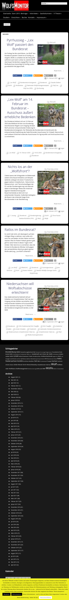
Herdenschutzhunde (47, 356)
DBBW (18, 352)
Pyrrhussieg (40, 88)
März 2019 (14, 429)
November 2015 (15, 545)
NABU (59, 358)
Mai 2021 (13, 380)
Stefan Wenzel (18, 365)
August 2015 (14, 553)
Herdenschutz (37, 356)
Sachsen (54, 361)
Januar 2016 (14, 539)
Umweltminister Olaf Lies (46, 332)
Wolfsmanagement (22, 368)
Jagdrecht (55, 356)
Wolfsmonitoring (32, 368)
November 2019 (15, 406)
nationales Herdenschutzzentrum (50, 329)
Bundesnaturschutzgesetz (28, 83)
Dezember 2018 (15, 438)
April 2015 (14, 565)
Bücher (24, 17)
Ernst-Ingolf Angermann (46, 352)
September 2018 (16, 446)
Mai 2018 (13, 458)
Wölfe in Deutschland (58, 368)
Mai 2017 (13, 493)
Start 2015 (16, 13)
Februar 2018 (15, 467)
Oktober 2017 (15, 478)
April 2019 (14, 426)
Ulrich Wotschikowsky (30, 365)
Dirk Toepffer (47, 326)
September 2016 (16, 516)
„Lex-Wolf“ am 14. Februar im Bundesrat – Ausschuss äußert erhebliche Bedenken (20, 108)
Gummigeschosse (47, 268)
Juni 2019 (13, 420)
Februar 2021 (15, 386)
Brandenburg (10, 352)
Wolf (39, 218)
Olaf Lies (55, 85)
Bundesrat (43, 83)
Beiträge (24, 13)
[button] (17, 75)
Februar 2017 (15, 501)
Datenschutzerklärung (45, 597)
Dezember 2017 (15, 472)
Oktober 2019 (15, 409)
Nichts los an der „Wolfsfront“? (20, 169)
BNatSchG (24, 268)
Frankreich (32, 329)
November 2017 (15, 475)
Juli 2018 (13, 452)
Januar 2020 (14, 400)
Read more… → (59, 71)
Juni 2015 (13, 559)
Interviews (34, 13)
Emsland (38, 352)
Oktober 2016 (15, 513)
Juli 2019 (13, 417)
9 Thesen (57, 13)
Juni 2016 (13, 524)
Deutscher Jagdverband (26, 352)
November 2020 (15, 389)
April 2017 (14, 495)
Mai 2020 (13, 391)
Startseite (7, 13)
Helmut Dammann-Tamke (26, 356)
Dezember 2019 (15, 403)
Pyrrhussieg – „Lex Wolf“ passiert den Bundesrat (20, 44)
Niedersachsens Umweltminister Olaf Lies (22, 332)
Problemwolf (43, 361)
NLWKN (20, 361)
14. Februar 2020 (24, 153)
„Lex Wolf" (13, 83)
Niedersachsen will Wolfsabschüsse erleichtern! (20, 288)
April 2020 (14, 394)
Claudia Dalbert (56, 83)
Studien (6, 17)
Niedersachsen (11, 361)
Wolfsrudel (39, 368)
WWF (44, 368)
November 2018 (15, 441)
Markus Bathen (26, 358)
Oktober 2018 (15, 443)
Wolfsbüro (12, 368)
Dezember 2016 (15, 507)
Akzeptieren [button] (6, 594)
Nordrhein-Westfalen (28, 361)
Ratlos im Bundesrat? (20, 229)
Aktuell (53, 42)
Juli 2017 (13, 487)
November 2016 (15, 510)
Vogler (62, 78)
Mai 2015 (13, 562)
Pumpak (49, 361)
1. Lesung (13, 216)
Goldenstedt (56, 354)
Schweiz (11, 365)
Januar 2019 (14, 435)
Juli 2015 (13, 556)
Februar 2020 (15, 397)
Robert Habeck (27, 270)
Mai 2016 (13, 527)
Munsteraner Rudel (52, 358)
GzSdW (16, 356)
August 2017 (14, 484)
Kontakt (31, 17)
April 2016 (14, 530)
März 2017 (14, 498)
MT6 (46, 359)
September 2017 (16, 481)
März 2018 (14, 464)
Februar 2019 (15, 432)
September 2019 (16, 412)
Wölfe (46, 218)
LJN (22, 359)
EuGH (10, 85)
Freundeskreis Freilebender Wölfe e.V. (22, 354)
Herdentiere (19, 85)
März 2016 (14, 533)
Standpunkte (52, 169)
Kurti (17, 270)
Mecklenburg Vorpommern (37, 358)
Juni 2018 (13, 455)
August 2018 (14, 449)
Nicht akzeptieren (16, 594)
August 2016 (14, 519)
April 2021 (14, 383)
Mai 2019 (13, 423)
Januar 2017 (14, 504)
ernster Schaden (20, 329)
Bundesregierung (35, 216)
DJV (34, 352)
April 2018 (14, 461)
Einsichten (15, 17)
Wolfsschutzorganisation (35, 335)
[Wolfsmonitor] (15, 5)
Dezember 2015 (15, 542)
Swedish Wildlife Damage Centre (46, 270)
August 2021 (14, 377)
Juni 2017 (13, 490)
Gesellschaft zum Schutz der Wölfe (42, 354)
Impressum (41, 17)
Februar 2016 (15, 536)
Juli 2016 (13, 521)
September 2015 (16, 550)
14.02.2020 (38, 153)
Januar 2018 (14, 469)
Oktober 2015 (15, 547)
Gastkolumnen (45, 13)
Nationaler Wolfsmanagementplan (38, 85)
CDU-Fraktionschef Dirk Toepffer (29, 326)
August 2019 (14, 415)
